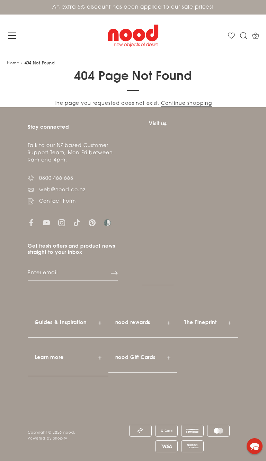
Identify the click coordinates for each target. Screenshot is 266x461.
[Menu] (12, 35)
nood (68, 433)
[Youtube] (46, 222)
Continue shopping (186, 103)
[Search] (243, 35)
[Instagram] (61, 222)
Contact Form (57, 201)
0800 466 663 (56, 178)
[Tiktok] (76, 222)
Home (13, 63)
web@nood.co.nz (62, 190)
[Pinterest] (92, 222)
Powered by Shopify (47, 439)
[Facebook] (31, 222)
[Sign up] (114, 273)
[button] (255, 446)
